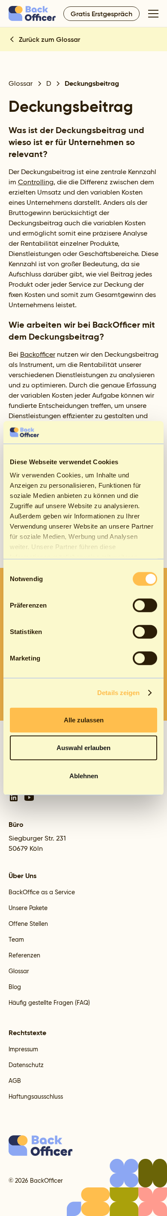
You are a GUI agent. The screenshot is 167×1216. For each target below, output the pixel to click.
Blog (15, 987)
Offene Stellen (28, 924)
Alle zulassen (84, 719)
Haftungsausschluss (36, 1096)
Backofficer (37, 354)
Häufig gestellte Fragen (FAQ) (49, 1003)
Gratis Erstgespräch (101, 13)
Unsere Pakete (28, 908)
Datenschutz (26, 1065)
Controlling (36, 182)
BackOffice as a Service (42, 892)
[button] (151, 13)
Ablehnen (83, 775)
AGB (15, 1081)
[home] (33, 13)
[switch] (145, 605)
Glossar (19, 971)
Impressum (23, 1049)
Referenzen (24, 955)
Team (16, 939)
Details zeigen (118, 692)
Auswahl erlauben (83, 747)
